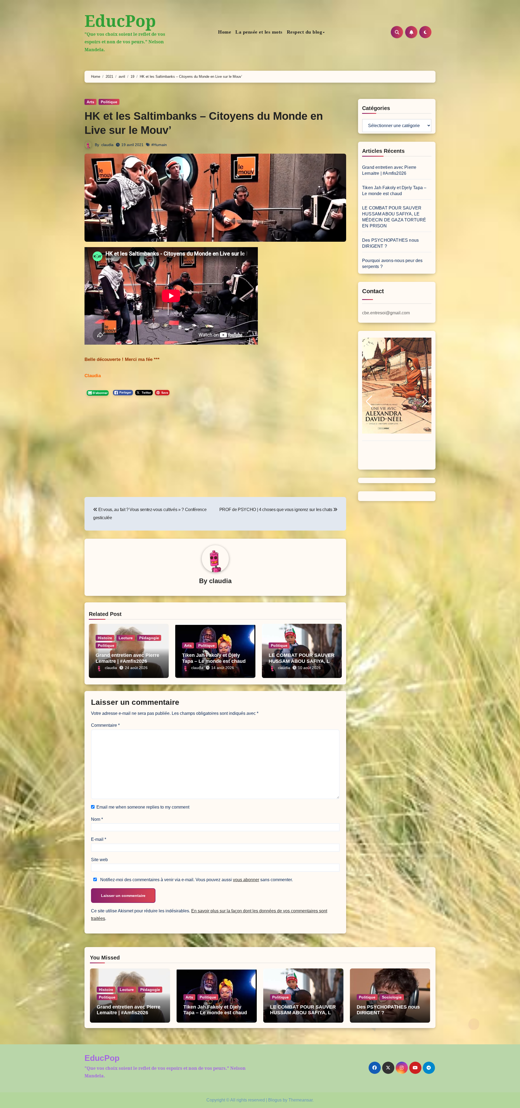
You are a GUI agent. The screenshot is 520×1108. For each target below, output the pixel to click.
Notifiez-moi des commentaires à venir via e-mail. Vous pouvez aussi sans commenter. (196, 879)
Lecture (126, 638)
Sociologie (392, 997)
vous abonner (246, 879)
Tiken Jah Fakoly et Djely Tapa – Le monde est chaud (214, 658)
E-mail (98, 839)
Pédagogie (149, 638)
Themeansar (300, 1100)
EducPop (120, 20)
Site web (99, 859)
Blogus (275, 1100)
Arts (90, 102)
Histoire (105, 638)
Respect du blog (304, 32)
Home (224, 32)
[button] (369, 402)
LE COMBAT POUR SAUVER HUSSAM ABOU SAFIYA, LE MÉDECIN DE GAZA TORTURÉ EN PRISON (303, 1015)
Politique (109, 102)
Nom (97, 819)
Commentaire (105, 725)
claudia (107, 145)
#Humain (159, 145)
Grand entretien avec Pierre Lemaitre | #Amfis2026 (127, 658)
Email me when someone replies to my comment (142, 807)
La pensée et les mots (258, 32)
